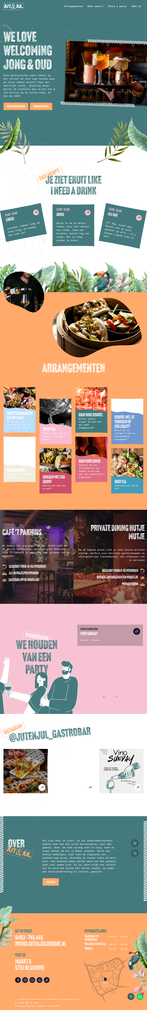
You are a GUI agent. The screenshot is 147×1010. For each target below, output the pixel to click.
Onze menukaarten (16, 106)
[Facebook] (18, 980)
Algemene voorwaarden (48, 1006)
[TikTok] (47, 980)
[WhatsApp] (39, 980)
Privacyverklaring (25, 1006)
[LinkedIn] (25, 980)
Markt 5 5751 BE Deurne (30, 965)
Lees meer (50, 882)
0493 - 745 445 (29, 938)
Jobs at (136, 6)
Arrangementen (73, 6)
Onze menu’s (95, 6)
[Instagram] (32, 980)
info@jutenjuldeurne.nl (40, 944)
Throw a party (117, 6)
